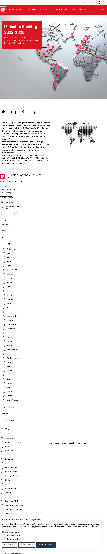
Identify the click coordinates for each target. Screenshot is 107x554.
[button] (99, 2)
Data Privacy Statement (31, 528)
